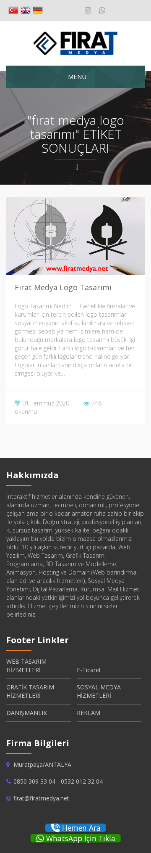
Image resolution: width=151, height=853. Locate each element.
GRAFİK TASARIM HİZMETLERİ (30, 691)
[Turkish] (13, 10)
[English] (26, 10)
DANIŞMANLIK (26, 713)
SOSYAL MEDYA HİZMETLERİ (99, 691)
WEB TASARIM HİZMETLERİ (26, 665)
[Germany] (38, 10)
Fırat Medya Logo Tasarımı (63, 287)
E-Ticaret (89, 670)
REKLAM (88, 713)
